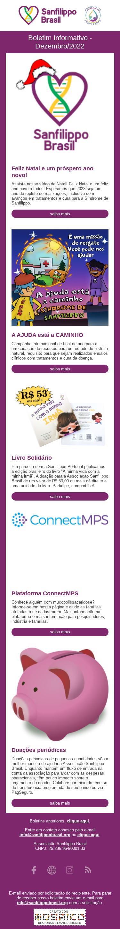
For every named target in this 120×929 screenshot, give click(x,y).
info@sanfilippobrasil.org (45, 834)
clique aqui (78, 821)
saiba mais (60, 214)
